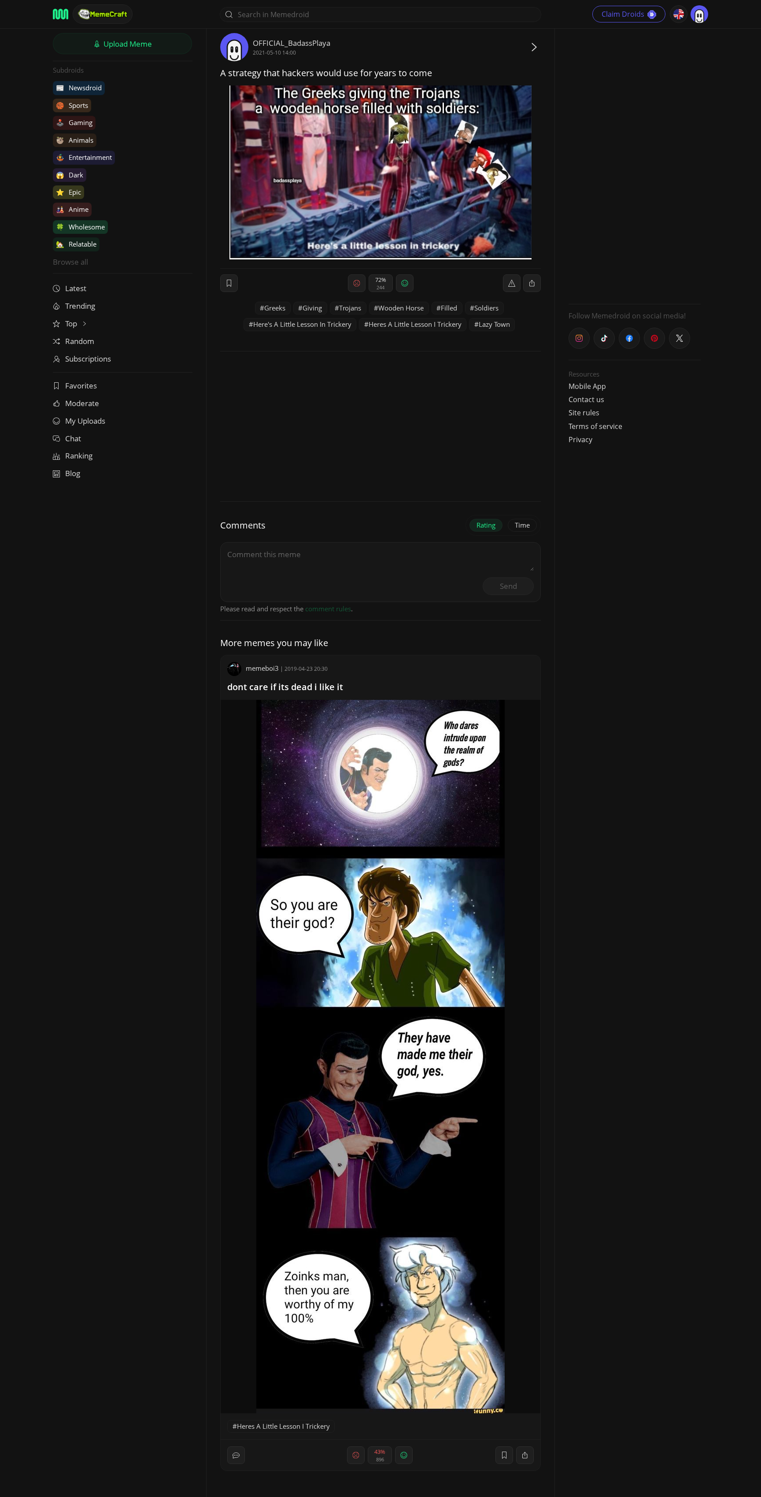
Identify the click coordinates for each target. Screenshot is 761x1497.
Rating (486, 525)
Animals (74, 140)
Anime (72, 209)
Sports (72, 105)
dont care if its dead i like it (285, 687)
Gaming (74, 122)
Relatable (76, 244)
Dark (69, 174)
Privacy (580, 439)
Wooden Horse (401, 307)
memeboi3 (262, 668)
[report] (512, 283)
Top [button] (72, 323)
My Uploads (85, 421)
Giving (312, 307)
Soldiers (486, 307)
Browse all (70, 262)
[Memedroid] (60, 14)
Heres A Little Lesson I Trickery (415, 324)
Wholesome (80, 226)
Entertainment (84, 157)
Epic (68, 192)
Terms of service (595, 426)
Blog (72, 473)
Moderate (82, 403)
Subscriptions (88, 359)
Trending (80, 306)
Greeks (274, 307)
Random (79, 341)
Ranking (78, 456)
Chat (73, 438)
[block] (532, 283)
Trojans (350, 307)
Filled (449, 307)
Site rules (584, 413)
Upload (127, 44)
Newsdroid (79, 87)
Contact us (586, 399)
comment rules (328, 608)
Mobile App (587, 386)
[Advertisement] (635, 165)
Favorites (81, 386)
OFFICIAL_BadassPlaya (291, 43)
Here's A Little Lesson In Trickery (302, 324)
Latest (75, 288)
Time (522, 525)
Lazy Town (494, 324)
